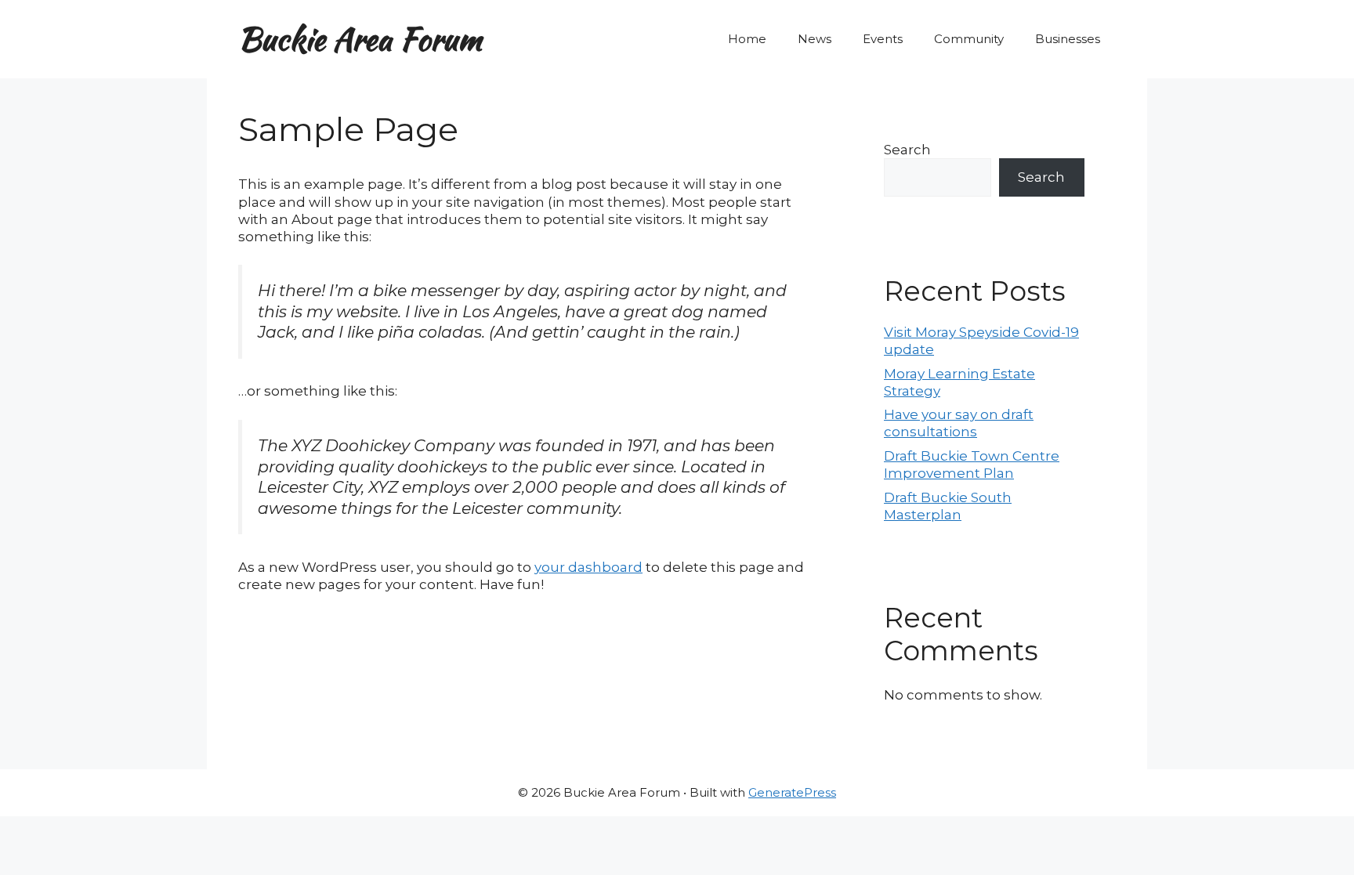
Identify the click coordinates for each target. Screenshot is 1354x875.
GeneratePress (792, 792)
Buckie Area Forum (360, 39)
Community (969, 38)
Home (747, 38)
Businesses (1067, 38)
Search (907, 149)
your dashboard (588, 567)
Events (883, 38)
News (814, 38)
